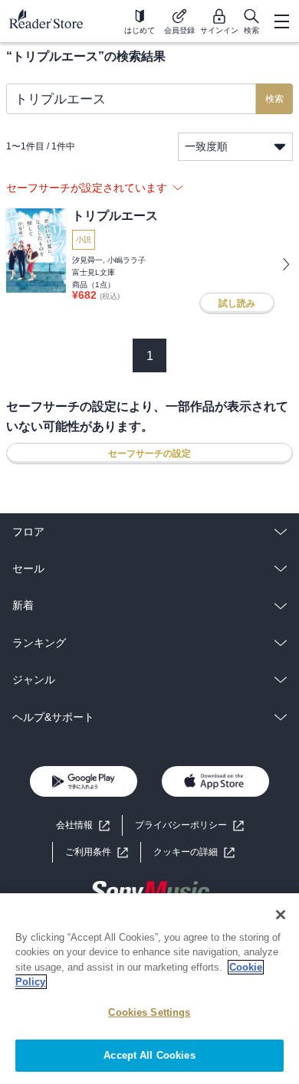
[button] (194, 852)
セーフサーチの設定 (149, 453)
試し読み (237, 303)
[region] (149, 988)
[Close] (280, 915)
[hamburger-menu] (281, 21)
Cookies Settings (149, 1012)
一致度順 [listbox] (206, 146)
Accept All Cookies (149, 1055)
